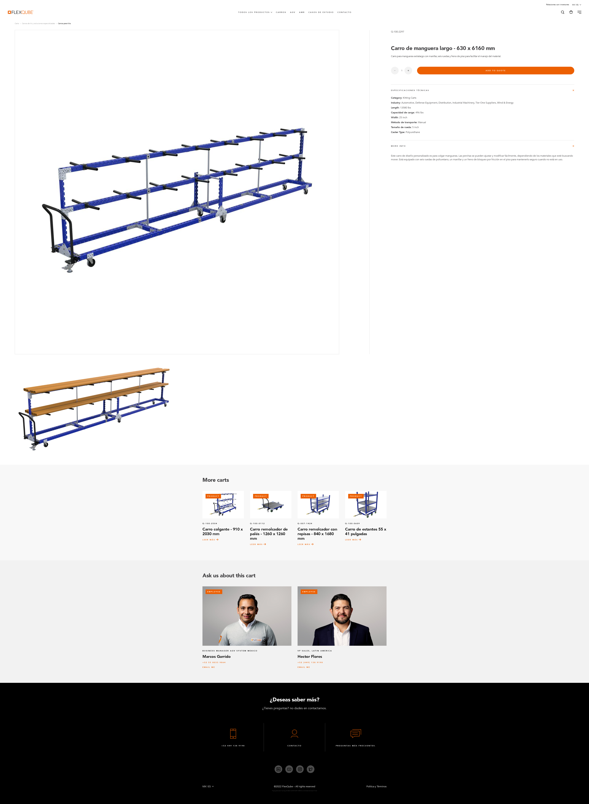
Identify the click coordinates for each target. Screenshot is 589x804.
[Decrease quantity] (395, 70)
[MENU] (578, 12)
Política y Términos (376, 786)
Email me (208, 667)
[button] (562, 12)
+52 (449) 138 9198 (310, 662)
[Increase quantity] (408, 70)
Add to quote (496, 70)
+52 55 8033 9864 (214, 662)
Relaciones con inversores (557, 4)
